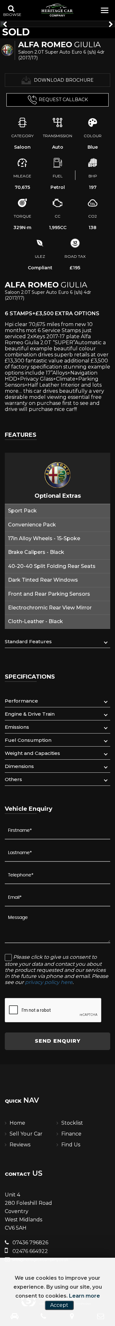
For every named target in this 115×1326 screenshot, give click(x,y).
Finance (71, 1134)
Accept (59, 1305)
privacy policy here (49, 982)
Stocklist (72, 1123)
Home (17, 1123)
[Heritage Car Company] (57, 9)
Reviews (20, 1145)
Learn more (84, 1296)
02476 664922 (29, 1251)
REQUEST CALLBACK (63, 99)
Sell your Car (26, 1134)
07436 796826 (29, 1243)
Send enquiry (57, 1041)
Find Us (70, 1145)
